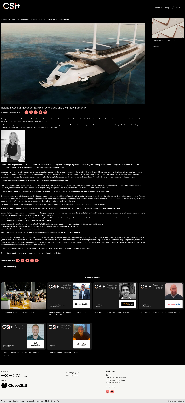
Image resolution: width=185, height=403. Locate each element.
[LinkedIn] (26, 112)
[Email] (45, 112)
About (157, 8)
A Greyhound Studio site (175, 401)
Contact (109, 375)
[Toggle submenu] (161, 7)
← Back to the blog (8, 267)
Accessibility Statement (35, 401)
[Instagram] (107, 391)
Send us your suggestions (115, 380)
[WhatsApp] (40, 112)
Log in (177, 8)
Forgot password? (113, 382)
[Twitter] (31, 112)
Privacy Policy (6, 401)
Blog (167, 8)
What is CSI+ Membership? (116, 377)
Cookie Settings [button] (18, 401)
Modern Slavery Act (52, 401)
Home (3, 19)
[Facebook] (36, 112)
